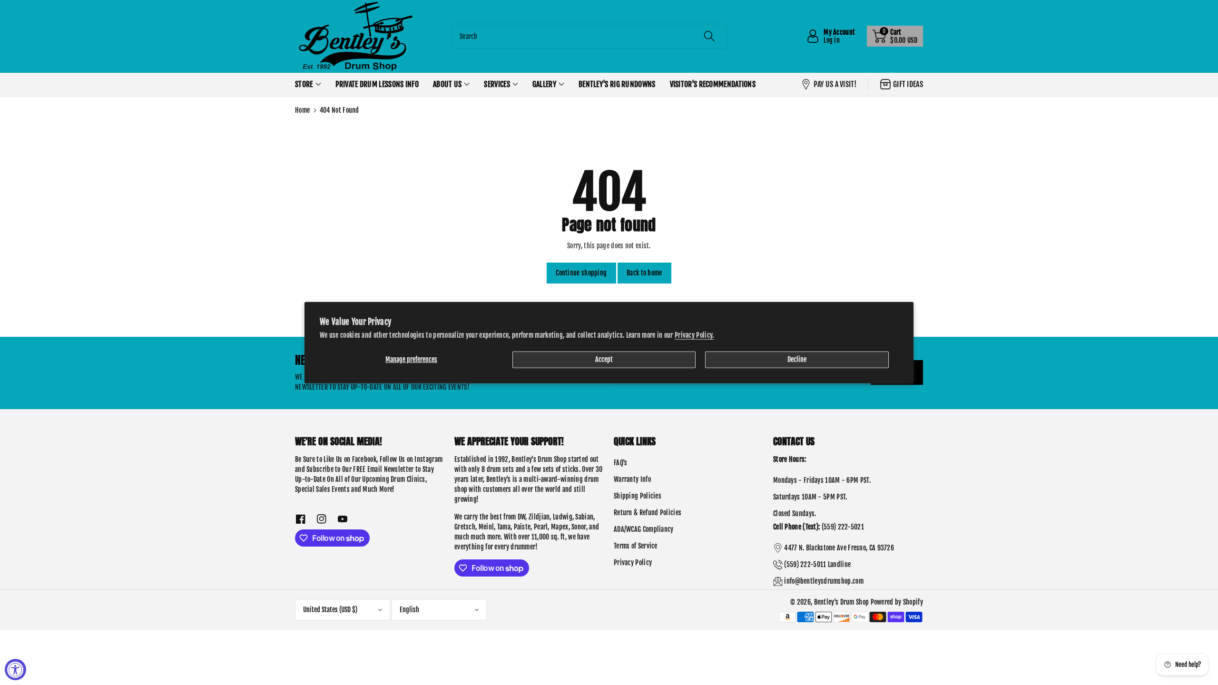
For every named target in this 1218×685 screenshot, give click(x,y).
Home (302, 110)
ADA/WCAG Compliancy (644, 529)
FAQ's (621, 463)
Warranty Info (632, 479)
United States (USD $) (330, 610)
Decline (796, 359)
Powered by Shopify (897, 602)
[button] (895, 36)
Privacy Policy (633, 562)
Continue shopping (581, 273)
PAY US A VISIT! (835, 84)
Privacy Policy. (694, 335)
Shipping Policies (637, 496)
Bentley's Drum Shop (841, 602)
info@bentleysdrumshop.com (824, 581)
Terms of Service (636, 546)
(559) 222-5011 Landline (817, 564)
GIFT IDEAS (908, 84)
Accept (604, 359)
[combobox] (589, 36)
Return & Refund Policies (647, 513)
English (409, 610)
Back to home (644, 273)
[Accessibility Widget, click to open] (15, 669)
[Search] (709, 36)
